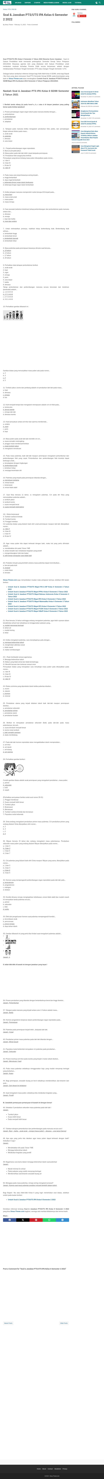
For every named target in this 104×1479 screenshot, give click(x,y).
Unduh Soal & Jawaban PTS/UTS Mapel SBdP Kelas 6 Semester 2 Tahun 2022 (38, 611)
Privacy (65, 1469)
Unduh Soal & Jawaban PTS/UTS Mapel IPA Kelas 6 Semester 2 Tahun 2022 (37, 599)
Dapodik (28, 2)
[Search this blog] (100, 2)
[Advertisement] (36, 42)
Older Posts (64, 1323)
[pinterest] (36, 1220)
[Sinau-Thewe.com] (7, 2)
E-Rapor (37, 2)
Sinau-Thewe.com (16, 78)
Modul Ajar (67, 2)
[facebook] (9, 1220)
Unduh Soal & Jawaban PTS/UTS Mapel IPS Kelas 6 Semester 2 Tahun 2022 (37, 606)
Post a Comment (32, 24)
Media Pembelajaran (51, 2)
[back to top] (100, 1474)
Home (39, 1469)
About (44, 1469)
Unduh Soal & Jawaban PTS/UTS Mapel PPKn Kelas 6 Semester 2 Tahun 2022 (38, 592)
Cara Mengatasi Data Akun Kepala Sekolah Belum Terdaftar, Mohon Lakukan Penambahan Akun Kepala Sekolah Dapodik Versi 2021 (85, 135)
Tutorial (78, 2)
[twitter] (22, 1220)
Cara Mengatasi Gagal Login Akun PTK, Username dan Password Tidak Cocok (90, 148)
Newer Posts (8, 1323)
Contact (50, 1469)
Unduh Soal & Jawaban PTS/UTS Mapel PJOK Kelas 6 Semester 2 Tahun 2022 (38, 609)
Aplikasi (18, 2)
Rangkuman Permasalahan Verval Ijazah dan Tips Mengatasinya (89, 113)
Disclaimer (57, 1469)
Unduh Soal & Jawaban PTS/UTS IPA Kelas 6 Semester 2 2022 (32, 1200)
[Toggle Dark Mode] (96, 2)
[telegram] (62, 1220)
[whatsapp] (49, 1220)
